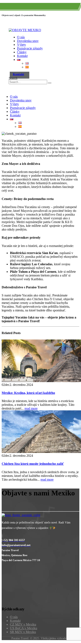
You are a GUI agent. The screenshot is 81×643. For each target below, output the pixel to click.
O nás (21, 37)
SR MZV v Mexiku (23, 632)
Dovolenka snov (28, 41)
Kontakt (22, 56)
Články (22, 52)
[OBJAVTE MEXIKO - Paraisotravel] (25, 30)
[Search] (49, 83)
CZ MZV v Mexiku (23, 624)
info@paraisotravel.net (57, 7)
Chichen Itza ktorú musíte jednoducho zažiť (33, 463)
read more (31, 408)
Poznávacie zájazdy (30, 48)
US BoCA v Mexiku (23, 628)
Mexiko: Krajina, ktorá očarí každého (28, 393)
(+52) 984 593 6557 (23, 7)
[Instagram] (2, 536)
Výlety (21, 44)
